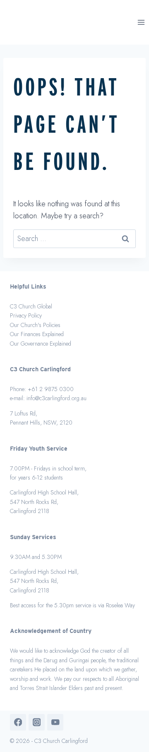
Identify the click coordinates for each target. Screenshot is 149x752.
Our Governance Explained (40, 343)
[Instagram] (37, 722)
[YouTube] (55, 722)
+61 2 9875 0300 (51, 389)
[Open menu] (141, 22)
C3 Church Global (31, 306)
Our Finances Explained (37, 334)
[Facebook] (18, 722)
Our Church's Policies (35, 325)
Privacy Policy (26, 315)
